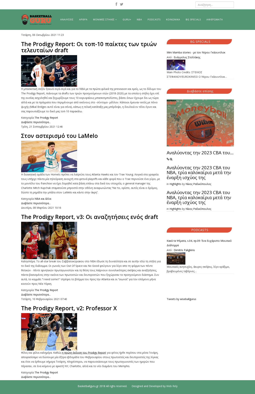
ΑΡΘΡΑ (83, 19)
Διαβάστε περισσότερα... (36, 122)
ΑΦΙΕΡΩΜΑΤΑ (214, 19)
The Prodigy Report (46, 117)
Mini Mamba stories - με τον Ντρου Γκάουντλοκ (196, 52)
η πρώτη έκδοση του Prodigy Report (84, 352)
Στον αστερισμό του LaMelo (59, 136)
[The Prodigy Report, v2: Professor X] (91, 331)
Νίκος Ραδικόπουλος (198, 184)
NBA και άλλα (43, 198)
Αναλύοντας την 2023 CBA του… (200, 152)
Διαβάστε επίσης (200, 91)
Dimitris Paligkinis (184, 250)
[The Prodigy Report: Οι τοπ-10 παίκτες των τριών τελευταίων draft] (91, 71)
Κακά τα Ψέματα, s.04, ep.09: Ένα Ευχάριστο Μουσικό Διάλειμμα (199, 243)
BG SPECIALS (193, 19)
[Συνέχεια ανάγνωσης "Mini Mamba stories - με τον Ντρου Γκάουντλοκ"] (200, 65)
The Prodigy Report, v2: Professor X (69, 308)
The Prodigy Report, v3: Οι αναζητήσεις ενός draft (89, 217)
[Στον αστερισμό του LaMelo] (91, 156)
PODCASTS (154, 19)
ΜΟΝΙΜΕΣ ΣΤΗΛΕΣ (104, 19)
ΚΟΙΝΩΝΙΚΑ (173, 19)
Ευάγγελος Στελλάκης (187, 57)
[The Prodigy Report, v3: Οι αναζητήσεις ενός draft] (91, 240)
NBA (139, 19)
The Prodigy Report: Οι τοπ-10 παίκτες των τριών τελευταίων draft (89, 47)
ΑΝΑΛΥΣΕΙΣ (67, 19)
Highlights (175, 184)
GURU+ (127, 19)
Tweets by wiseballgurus (181, 299)
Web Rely (172, 386)
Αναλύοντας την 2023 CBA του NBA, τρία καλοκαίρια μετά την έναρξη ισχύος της (199, 172)
